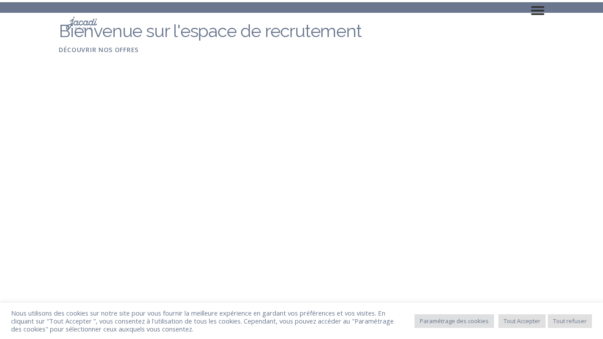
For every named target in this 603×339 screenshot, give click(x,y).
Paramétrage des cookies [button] (454, 321)
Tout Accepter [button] (522, 321)
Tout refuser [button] (570, 321)
